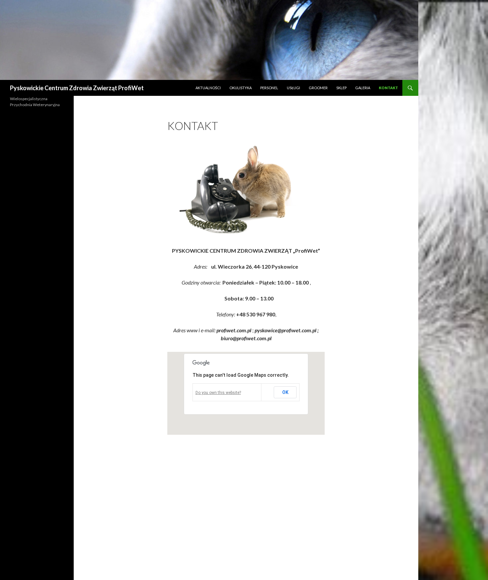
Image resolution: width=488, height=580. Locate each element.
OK (285, 392)
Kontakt (388, 88)
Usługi (293, 88)
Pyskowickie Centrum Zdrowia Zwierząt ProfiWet (77, 88)
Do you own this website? (218, 392)
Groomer (318, 88)
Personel (269, 88)
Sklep (341, 88)
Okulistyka (240, 88)
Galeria (362, 88)
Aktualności (208, 88)
